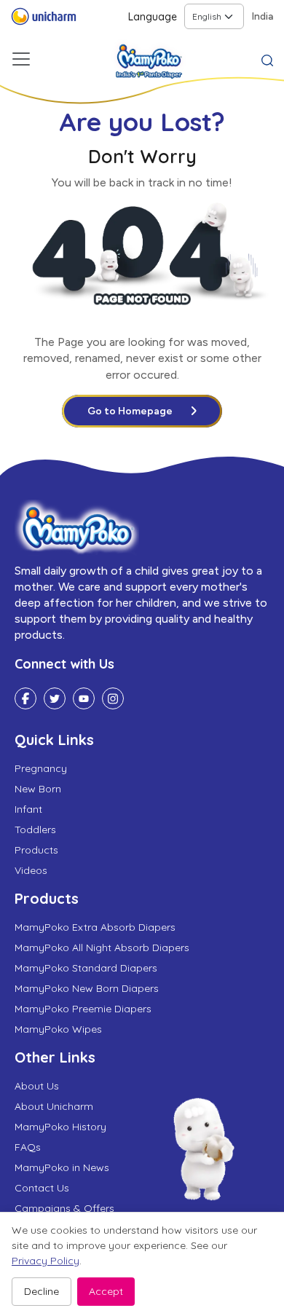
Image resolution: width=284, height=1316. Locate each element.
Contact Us (42, 1187)
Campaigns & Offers (64, 1208)
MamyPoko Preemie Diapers (83, 1008)
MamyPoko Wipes (58, 1029)
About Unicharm (54, 1106)
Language (152, 16)
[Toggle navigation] (21, 59)
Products (36, 849)
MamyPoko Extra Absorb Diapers (95, 927)
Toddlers (35, 829)
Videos (31, 870)
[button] (267, 59)
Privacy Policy (45, 1260)
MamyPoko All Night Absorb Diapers (102, 947)
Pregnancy (41, 768)
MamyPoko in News (62, 1167)
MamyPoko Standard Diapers (86, 967)
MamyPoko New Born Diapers (87, 988)
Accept (106, 1291)
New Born (38, 788)
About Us (37, 1085)
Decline (41, 1291)
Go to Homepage (130, 411)
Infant (28, 809)
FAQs (28, 1147)
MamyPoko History (60, 1126)
